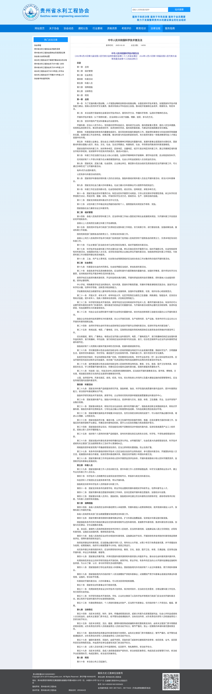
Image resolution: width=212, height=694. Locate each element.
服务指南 (170, 28)
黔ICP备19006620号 (87, 676)
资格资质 (112, 28)
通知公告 (83, 28)
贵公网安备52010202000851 (43, 674)
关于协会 (54, 28)
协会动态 (68, 28)
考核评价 (126, 28)
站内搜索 (179, 9)
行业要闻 (97, 28)
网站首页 (40, 28)
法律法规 (155, 28)
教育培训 (141, 28)
